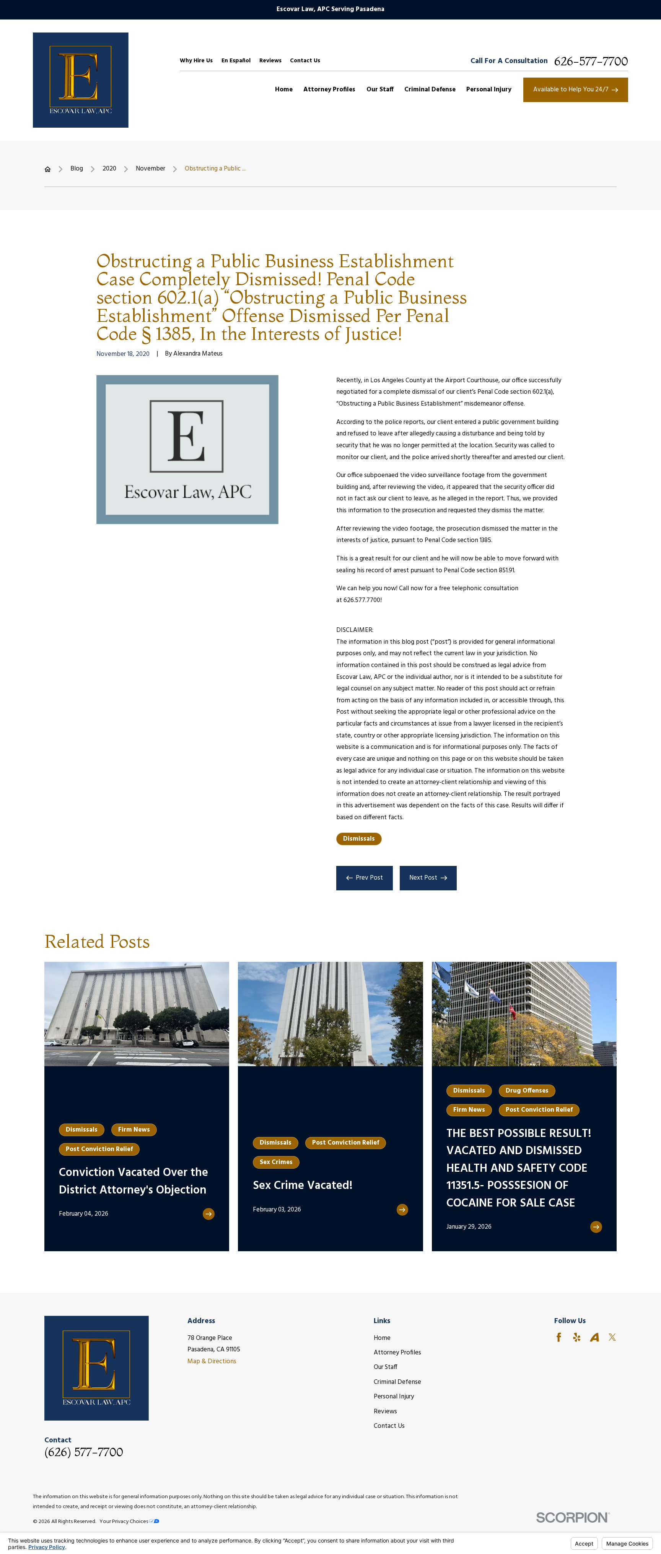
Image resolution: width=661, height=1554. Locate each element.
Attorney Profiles (397, 1353)
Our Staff (385, 1367)
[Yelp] (576, 1337)
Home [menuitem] (284, 89)
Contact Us (305, 60)
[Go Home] (47, 169)
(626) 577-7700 (83, 1452)
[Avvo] (594, 1337)
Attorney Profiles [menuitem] (329, 89)
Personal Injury (394, 1397)
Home (382, 1338)
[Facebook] (558, 1337)
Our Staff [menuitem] (380, 89)
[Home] (81, 80)
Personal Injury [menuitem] (488, 89)
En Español (236, 60)
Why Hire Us (196, 60)
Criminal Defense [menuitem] (430, 89)
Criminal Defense (397, 1382)
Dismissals (359, 839)
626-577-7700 (591, 61)
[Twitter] (612, 1337)
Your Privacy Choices (124, 1521)
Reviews (270, 60)
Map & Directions (211, 1361)
